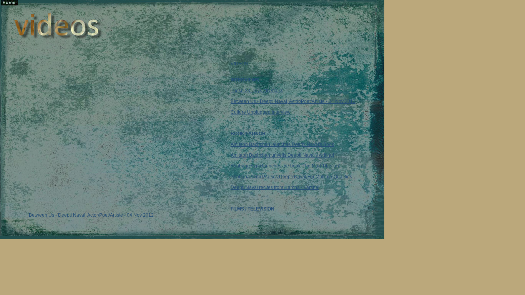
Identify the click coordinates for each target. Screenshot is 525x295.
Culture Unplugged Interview (261, 112)
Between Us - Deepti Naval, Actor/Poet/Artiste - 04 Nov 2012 (293, 101)
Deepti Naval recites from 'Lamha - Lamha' (275, 187)
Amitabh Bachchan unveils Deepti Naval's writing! (282, 155)
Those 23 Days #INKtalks (257, 90)
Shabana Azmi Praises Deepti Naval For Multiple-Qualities (291, 176)
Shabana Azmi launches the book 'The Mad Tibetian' (285, 166)
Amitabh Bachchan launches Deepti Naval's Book (282, 144)
